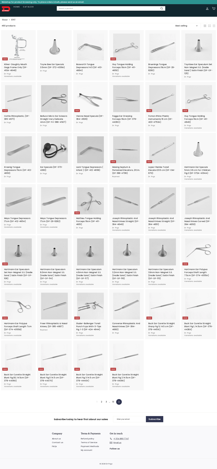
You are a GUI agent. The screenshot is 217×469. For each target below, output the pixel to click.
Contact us (57, 442)
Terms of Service (89, 442)
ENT (13, 20)
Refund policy (87, 438)
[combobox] (111, 8)
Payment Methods (90, 446)
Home (17, 7)
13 (113, 401)
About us (56, 438)
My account (86, 450)
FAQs (54, 446)
